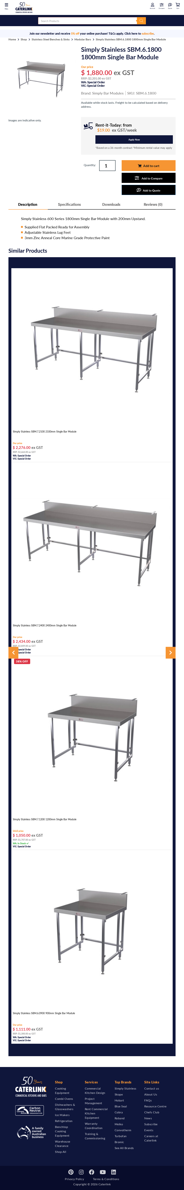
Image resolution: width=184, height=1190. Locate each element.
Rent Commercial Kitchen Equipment (96, 1113)
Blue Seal (121, 1106)
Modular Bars (82, 39)
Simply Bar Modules (108, 93)
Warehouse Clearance (62, 1143)
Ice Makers (62, 1115)
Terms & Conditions (106, 1179)
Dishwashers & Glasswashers (65, 1107)
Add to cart (151, 165)
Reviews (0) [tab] (153, 204)
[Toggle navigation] (6, 4)
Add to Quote (151, 190)
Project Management (93, 1101)
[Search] (141, 20)
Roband (120, 1118)
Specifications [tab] (69, 204)
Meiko (119, 1124)
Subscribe (151, 1124)
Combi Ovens (64, 1099)
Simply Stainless (125, 1088)
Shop (24, 39)
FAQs (148, 1100)
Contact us (151, 1088)
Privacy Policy (74, 1179)
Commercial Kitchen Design (95, 1090)
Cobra (119, 1112)
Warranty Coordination (94, 1125)
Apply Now (134, 139)
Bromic (119, 1142)
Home (12, 39)
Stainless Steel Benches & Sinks (51, 39)
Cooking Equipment (62, 1090)
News (148, 1118)
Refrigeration (64, 1121)
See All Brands (124, 1148)
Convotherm (123, 1130)
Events (148, 1130)
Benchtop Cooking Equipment (62, 1131)
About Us (150, 1094)
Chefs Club (151, 1112)
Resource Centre (155, 1106)
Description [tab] (27, 204)
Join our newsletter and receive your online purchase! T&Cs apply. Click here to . (92, 33)
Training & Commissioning (95, 1136)
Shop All (60, 1152)
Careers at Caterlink (151, 1138)
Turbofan (121, 1136)
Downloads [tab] (111, 204)
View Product (92, 423)
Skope (119, 1094)
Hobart (119, 1100)
